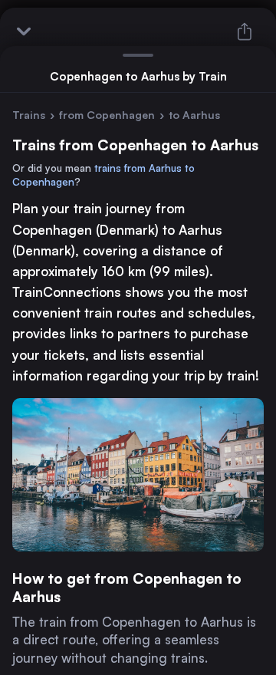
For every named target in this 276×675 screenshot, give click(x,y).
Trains (28, 114)
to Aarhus (194, 114)
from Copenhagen (107, 114)
